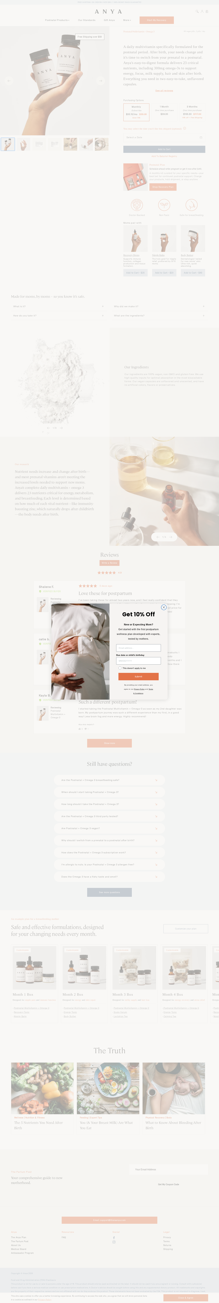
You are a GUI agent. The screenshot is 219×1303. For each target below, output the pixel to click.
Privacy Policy (139, 689)
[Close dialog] (163, 607)
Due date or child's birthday (130, 655)
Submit (138, 676)
